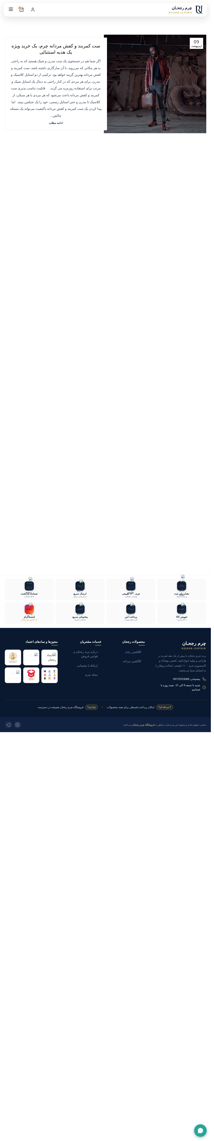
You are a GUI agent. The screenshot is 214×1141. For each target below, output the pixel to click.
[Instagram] (17, 724)
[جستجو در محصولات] (44, 9)
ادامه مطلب (56, 123)
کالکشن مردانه (132, 661)
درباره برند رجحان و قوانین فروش (86, 654)
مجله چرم (91, 675)
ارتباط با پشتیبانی (87, 665)
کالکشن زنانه (133, 652)
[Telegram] (8, 724)
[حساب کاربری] (33, 9)
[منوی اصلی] (10, 9)
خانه (141, 20)
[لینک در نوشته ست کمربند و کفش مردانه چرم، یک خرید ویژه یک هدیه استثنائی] (155, 84)
